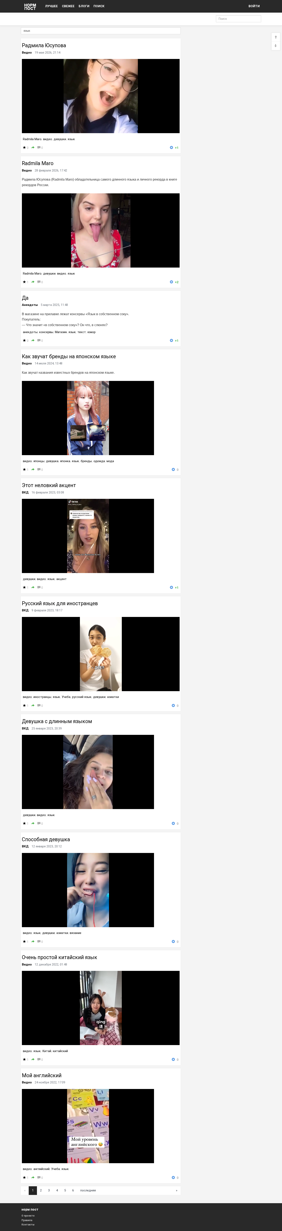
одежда (99, 461)
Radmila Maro (32, 139)
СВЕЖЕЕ (68, 6)
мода (110, 461)
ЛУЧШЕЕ (51, 6)
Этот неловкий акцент (49, 485)
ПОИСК (99, 6)
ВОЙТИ (254, 6)
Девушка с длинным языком (57, 721)
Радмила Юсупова (44, 45)
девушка (52, 461)
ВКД (25, 492)
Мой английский (42, 1075)
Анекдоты (30, 305)
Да (25, 298)
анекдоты (30, 332)
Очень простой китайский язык (59, 957)
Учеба (66, 697)
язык (71, 139)
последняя (88, 1190)
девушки (60, 139)
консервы (46, 332)
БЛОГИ (84, 6)
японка (65, 461)
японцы (38, 461)
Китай (46, 1051)
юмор (92, 332)
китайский (60, 1051)
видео (47, 139)
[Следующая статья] (276, 46)
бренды (86, 461)
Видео (27, 52)
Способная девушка (46, 839)
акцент (61, 579)
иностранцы (42, 697)
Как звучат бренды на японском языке (69, 356)
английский (41, 1169)
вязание (75, 933)
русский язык (81, 697)
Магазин (61, 332)
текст (81, 332)
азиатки (113, 697)
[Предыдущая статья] (276, 37)
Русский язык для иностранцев (60, 603)
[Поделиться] (32, 147)
